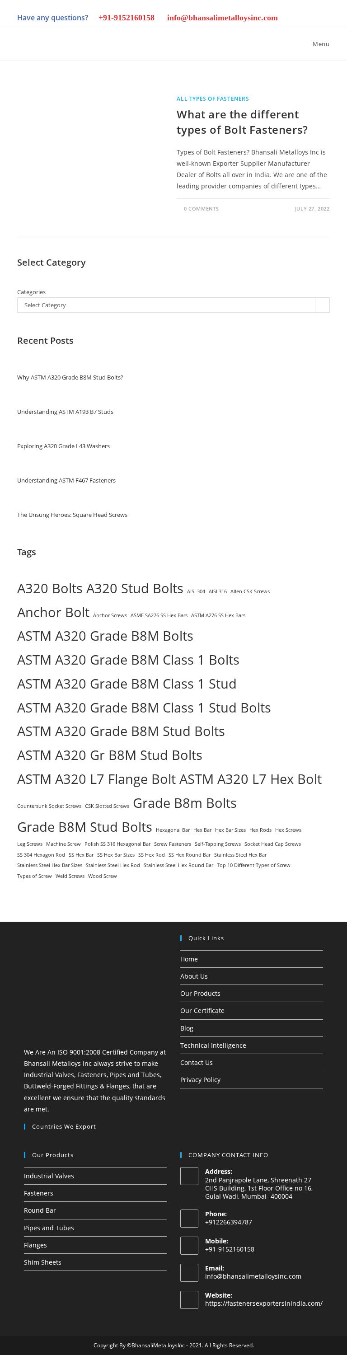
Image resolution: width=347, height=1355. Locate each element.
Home (189, 959)
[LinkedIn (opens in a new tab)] (263, 18)
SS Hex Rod (151, 855)
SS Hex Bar (81, 855)
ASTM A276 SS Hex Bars (218, 615)
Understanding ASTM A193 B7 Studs (65, 412)
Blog (186, 1028)
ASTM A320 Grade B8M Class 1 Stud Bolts (144, 708)
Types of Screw (34, 876)
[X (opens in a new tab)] (217, 18)
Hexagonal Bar (173, 830)
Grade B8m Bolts (185, 803)
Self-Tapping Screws (218, 844)
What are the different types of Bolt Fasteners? (242, 122)
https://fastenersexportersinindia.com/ (264, 1303)
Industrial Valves (49, 1176)
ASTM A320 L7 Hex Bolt (250, 779)
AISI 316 (218, 591)
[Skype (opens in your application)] (293, 18)
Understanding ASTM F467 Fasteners (66, 480)
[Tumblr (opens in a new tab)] (278, 18)
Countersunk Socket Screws (49, 806)
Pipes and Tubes (49, 1228)
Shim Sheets (42, 1262)
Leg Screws (29, 844)
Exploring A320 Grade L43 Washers (63, 446)
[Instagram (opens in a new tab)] (247, 18)
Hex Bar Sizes (230, 830)
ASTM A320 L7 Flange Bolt (96, 779)
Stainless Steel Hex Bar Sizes (49, 865)
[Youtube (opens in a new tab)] (309, 18)
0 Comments (201, 208)
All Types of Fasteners (213, 99)
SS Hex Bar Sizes (116, 855)
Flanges (35, 1245)
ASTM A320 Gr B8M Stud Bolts (109, 755)
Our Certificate (202, 1010)
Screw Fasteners (172, 844)
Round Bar (40, 1210)
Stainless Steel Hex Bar (240, 855)
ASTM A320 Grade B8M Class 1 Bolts (128, 660)
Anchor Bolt (53, 612)
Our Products (200, 993)
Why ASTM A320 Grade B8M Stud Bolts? (70, 377)
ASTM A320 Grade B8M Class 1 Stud (127, 684)
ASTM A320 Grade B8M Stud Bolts (121, 731)
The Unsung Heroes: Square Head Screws (72, 515)
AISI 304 (196, 591)
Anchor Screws (110, 615)
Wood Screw (102, 876)
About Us (194, 976)
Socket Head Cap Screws (272, 844)
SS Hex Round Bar (190, 855)
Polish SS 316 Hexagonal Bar (117, 844)
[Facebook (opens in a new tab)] (232, 18)
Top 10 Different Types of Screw (254, 865)
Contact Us (196, 1062)
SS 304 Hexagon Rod (41, 855)
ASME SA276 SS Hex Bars (159, 615)
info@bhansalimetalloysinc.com (253, 1276)
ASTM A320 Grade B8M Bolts (105, 636)
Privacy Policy (200, 1079)
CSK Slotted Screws (107, 806)
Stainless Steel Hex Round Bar (178, 865)
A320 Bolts (50, 588)
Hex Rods (260, 830)
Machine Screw (63, 844)
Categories (31, 292)
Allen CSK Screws (250, 591)
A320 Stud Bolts (134, 588)
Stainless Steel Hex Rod (113, 865)
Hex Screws (288, 830)
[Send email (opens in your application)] (323, 18)
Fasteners (38, 1193)
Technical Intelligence (213, 1045)
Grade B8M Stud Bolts (84, 827)
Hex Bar (202, 830)
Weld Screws (70, 876)
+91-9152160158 (126, 17)
